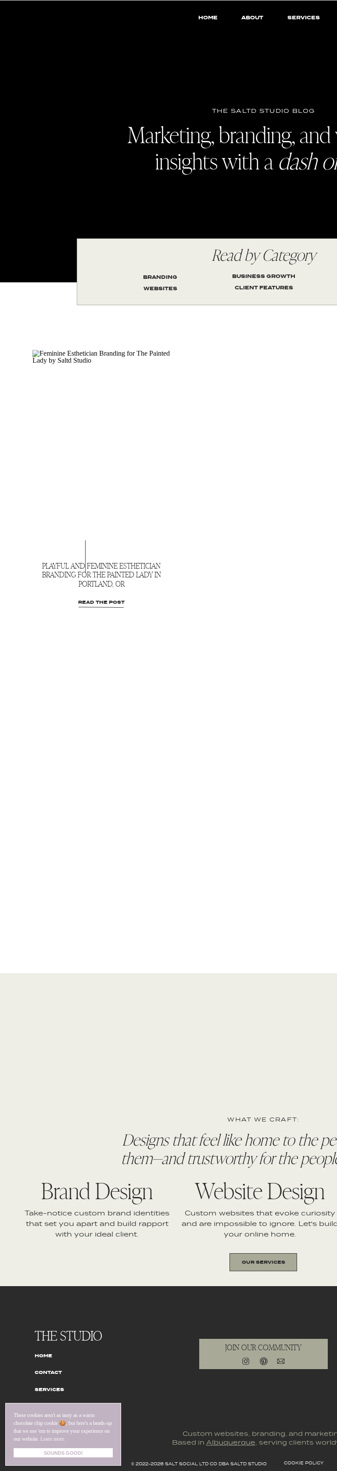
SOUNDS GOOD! (63, 1453)
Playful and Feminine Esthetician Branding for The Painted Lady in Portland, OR (101, 574)
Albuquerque (230, 1443)
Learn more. (52, 1439)
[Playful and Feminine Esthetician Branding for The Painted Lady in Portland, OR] (101, 440)
